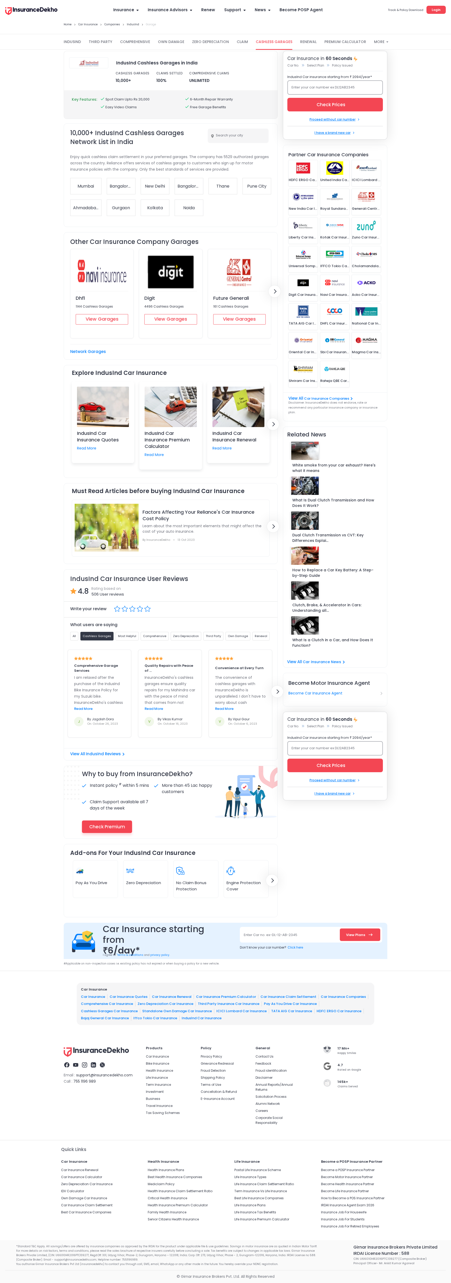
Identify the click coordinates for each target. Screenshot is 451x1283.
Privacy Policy (211, 1056)
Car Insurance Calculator (81, 1177)
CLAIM (242, 41)
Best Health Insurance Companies (175, 1177)
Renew (208, 10)
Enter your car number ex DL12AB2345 (323, 87)
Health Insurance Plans (166, 1170)
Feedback (263, 1063)
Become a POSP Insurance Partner (348, 1170)
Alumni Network (268, 1103)
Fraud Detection (213, 1070)
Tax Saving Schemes (163, 1113)
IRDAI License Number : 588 (381, 1253)
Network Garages (88, 351)
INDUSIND (72, 41)
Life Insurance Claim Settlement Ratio (264, 1184)
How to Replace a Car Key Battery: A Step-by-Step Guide (332, 572)
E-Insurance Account (218, 1098)
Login (436, 10)
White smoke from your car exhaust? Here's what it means (334, 468)
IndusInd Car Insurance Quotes (98, 436)
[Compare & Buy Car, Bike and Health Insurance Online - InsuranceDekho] (31, 11)
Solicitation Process (271, 1096)
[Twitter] (102, 1066)
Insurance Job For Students (343, 1219)
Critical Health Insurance (167, 1198)
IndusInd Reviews (103, 754)
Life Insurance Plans (250, 1205)
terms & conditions (129, 955)
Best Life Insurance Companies (259, 1198)
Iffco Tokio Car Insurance (155, 1018)
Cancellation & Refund (219, 1091)
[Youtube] (76, 1066)
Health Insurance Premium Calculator (178, 1205)
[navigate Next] (274, 291)
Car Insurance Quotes (128, 996)
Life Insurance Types (250, 1177)
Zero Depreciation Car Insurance (165, 1003)
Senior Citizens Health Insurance (173, 1219)
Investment (155, 1091)
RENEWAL (308, 41)
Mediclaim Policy (161, 1184)
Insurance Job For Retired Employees (350, 1226)
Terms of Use (211, 1084)
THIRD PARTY (100, 41)
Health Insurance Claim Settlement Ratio (180, 1191)
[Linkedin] (93, 1066)
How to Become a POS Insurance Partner (352, 1198)
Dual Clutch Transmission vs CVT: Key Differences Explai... (328, 537)
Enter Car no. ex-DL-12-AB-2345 (270, 934)
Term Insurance (158, 1084)
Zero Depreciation (143, 882)
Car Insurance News (322, 661)
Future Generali (231, 298)
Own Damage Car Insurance (84, 1198)
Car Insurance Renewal (172, 996)
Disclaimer (264, 1077)
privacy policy (159, 955)
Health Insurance (159, 1070)
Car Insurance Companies (326, 398)
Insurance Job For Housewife (343, 1212)
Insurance (123, 10)
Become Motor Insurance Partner (347, 1177)
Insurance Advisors (168, 10)
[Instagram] (84, 1066)
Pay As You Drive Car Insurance (290, 1003)
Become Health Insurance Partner (347, 1184)
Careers (262, 1110)
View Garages (102, 319)
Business (153, 1098)
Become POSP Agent (301, 10)
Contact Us (265, 1056)
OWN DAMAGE (171, 41)
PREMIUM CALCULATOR (345, 41)
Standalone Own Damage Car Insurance (177, 1010)
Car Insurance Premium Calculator (226, 996)
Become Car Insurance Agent (315, 693)
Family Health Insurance (167, 1212)
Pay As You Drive (91, 882)
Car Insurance (93, 996)
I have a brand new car (332, 132)
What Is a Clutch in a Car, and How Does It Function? (332, 642)
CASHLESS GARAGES (274, 41)
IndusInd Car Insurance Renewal (234, 436)
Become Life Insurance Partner (345, 1191)
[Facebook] (67, 1066)
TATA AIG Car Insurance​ (291, 1010)
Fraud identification (271, 1070)
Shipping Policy (213, 1077)
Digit (149, 298)
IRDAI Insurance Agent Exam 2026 (347, 1205)
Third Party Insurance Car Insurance (228, 1003)
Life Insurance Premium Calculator (261, 1219)
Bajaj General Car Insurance (105, 1018)
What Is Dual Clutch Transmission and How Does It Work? (333, 502)
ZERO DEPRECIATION (210, 41)
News (260, 10)
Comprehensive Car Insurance (107, 1003)
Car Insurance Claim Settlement (288, 996)
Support (232, 10)
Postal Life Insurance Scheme (257, 1170)
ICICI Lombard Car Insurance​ (241, 1010)
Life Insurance (157, 1077)
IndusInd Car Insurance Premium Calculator (167, 439)
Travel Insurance (159, 1106)
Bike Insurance (157, 1063)
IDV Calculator (72, 1191)
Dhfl (80, 298)
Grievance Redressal (217, 1063)
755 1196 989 (84, 1081)
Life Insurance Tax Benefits (255, 1212)
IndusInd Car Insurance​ (202, 1018)
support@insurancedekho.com (104, 1075)
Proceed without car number (332, 119)
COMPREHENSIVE (135, 41)
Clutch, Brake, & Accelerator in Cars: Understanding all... (326, 607)
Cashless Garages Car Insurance (109, 1010)
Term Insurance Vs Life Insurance (260, 1191)
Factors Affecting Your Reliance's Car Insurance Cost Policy (198, 515)
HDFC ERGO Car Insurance (339, 1010)
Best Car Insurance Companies (86, 1212)
